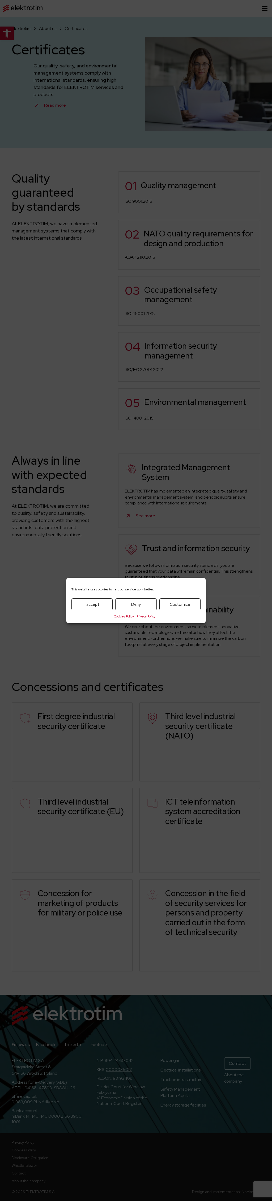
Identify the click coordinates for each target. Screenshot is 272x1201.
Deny (136, 604)
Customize (180, 604)
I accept (92, 604)
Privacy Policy (146, 616)
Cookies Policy (124, 616)
